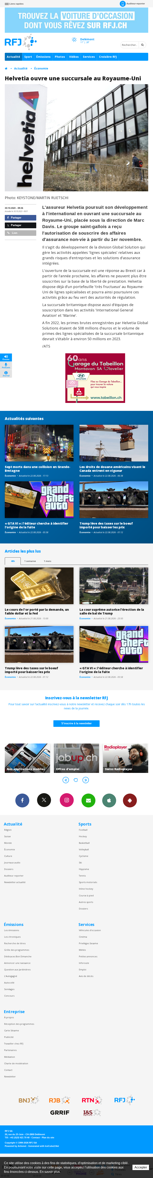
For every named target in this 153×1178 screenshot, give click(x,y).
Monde (8, 843)
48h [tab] (13, 561)
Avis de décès (86, 976)
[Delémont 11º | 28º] (74, 36)
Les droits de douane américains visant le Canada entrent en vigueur (112, 469)
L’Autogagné (10, 976)
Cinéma (83, 936)
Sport (28, 57)
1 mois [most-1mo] (47, 561)
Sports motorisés (88, 882)
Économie (41, 68)
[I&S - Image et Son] (92, 1113)
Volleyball (84, 849)
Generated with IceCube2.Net (43, 1146)
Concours (9, 995)
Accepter (140, 1167)
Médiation (9, 1057)
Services (89, 57)
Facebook (22, 800)
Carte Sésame (11, 1030)
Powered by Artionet (15, 1146)
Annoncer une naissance (17, 963)
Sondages (9, 989)
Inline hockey (86, 888)
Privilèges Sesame (88, 943)
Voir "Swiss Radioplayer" (108, 758)
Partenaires (10, 1050)
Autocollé (9, 982)
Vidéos (74, 57)
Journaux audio (12, 862)
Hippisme (84, 869)
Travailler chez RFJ (13, 1043)
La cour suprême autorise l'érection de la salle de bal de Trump (111, 611)
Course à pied (86, 895)
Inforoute (84, 963)
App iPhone (109, 800)
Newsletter (10, 1076)
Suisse (7, 836)
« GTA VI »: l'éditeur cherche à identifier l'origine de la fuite (36, 525)
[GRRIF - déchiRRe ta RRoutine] (60, 1113)
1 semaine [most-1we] (30, 561)
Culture (8, 856)
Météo (82, 950)
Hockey (83, 836)
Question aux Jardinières (17, 969)
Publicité (9, 1037)
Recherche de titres (15, 943)
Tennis (82, 875)
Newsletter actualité (15, 882)
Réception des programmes (19, 1024)
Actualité (13, 57)
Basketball (84, 843)
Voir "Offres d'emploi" (59, 758)
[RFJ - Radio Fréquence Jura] (125, 1100)
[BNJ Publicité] (27, 1100)
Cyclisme (83, 856)
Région (8, 829)
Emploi (82, 969)
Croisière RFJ (108, 57)
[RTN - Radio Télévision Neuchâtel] (92, 1100)
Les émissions (11, 930)
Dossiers (8, 869)
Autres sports (86, 902)
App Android (130, 800)
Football (83, 829)
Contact (8, 1070)
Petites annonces (88, 956)
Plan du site (48, 1137)
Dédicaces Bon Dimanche (17, 956)
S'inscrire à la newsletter (76, 723)
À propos (9, 1017)
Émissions (43, 57)
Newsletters (88, 800)
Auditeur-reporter (136, 3)
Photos (60, 57)
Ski (80, 862)
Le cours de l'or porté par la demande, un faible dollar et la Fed (37, 611)
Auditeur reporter (14, 875)
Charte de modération (16, 1063)
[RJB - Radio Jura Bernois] (60, 1100)
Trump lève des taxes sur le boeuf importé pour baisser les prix (106, 525)
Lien (14, 232)
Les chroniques (12, 936)
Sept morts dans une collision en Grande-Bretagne (37, 469)
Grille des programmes (16, 950)
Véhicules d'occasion (90, 930)
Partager (15, 217)
